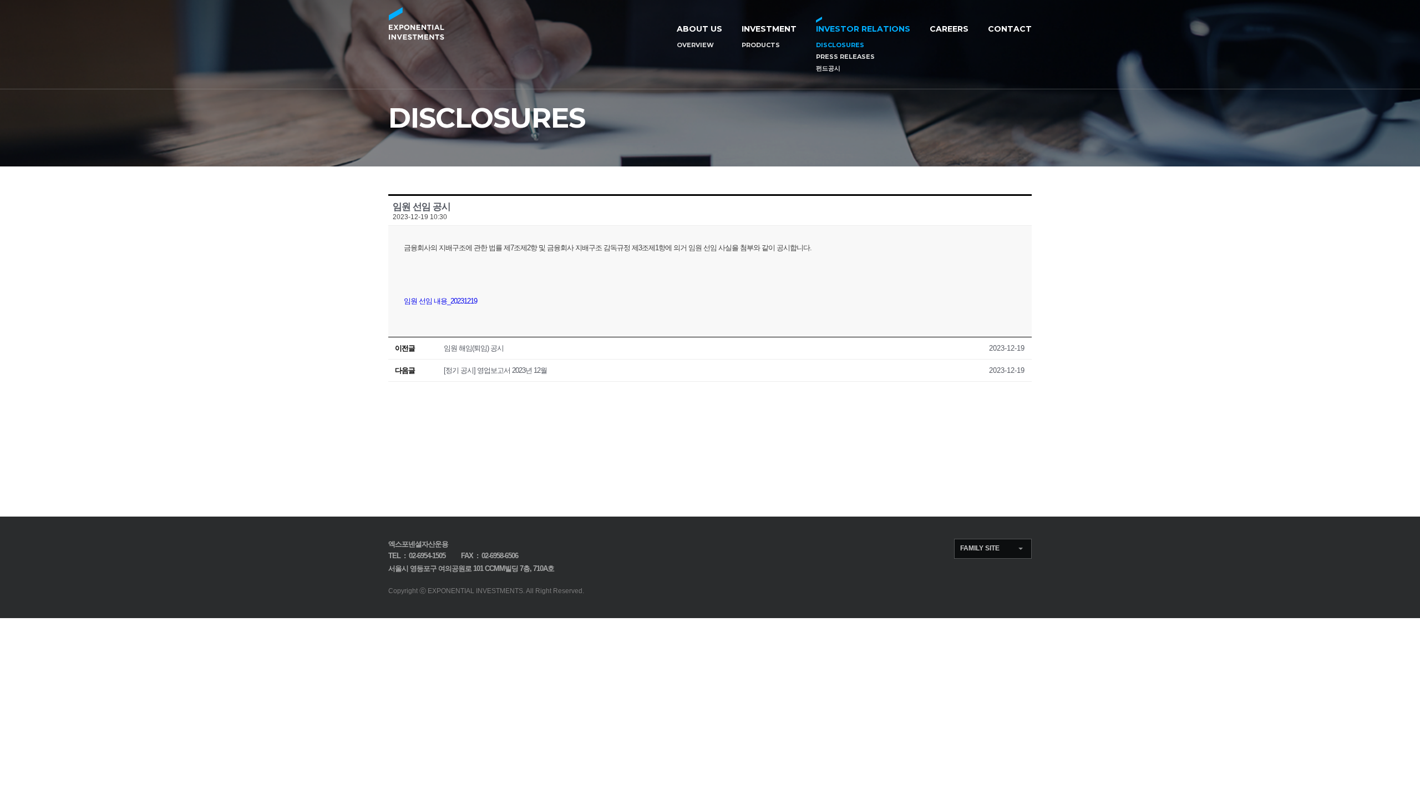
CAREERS (949, 29)
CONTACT (1010, 29)
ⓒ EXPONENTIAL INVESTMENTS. (472, 591)
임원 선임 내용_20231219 (440, 301)
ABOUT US (699, 29)
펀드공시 (828, 68)
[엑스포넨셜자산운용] (416, 23)
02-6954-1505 (427, 556)
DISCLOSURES (840, 45)
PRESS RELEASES (845, 56)
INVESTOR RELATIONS (863, 29)
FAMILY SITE (980, 548)
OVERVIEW (695, 45)
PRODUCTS (761, 45)
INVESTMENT (769, 29)
